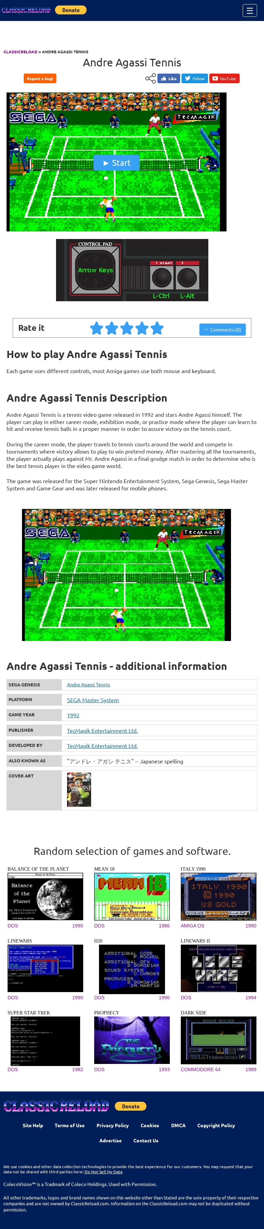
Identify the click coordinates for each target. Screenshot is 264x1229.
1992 (73, 714)
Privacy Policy (113, 1125)
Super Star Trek (29, 1012)
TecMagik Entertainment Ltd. (102, 730)
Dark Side (194, 1012)
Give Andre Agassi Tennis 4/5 (142, 328)
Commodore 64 (201, 1069)
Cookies (150, 1125)
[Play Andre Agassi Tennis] (117, 229)
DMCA (178, 1125)
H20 (98, 941)
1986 (164, 925)
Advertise (110, 1140)
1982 (77, 1069)
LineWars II (195, 941)
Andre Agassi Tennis (88, 684)
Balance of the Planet (38, 869)
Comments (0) (225, 329)
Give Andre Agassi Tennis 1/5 (97, 328)
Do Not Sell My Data (103, 1171)
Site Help (33, 1125)
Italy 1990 (193, 869)
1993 (164, 1069)
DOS (13, 925)
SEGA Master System (93, 699)
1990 (77, 925)
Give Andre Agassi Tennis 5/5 (157, 328)
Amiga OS (192, 925)
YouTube (228, 78)
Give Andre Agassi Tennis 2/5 (112, 328)
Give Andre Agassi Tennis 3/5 (127, 328)
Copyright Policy (216, 1125)
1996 (164, 997)
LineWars (20, 941)
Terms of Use (70, 1125)
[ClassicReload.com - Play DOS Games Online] (26, 10)
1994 (250, 997)
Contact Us (145, 1140)
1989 (250, 1069)
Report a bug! (40, 78)
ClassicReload (20, 51)
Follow (198, 78)
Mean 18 (104, 869)
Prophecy (106, 1012)
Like (172, 78)
